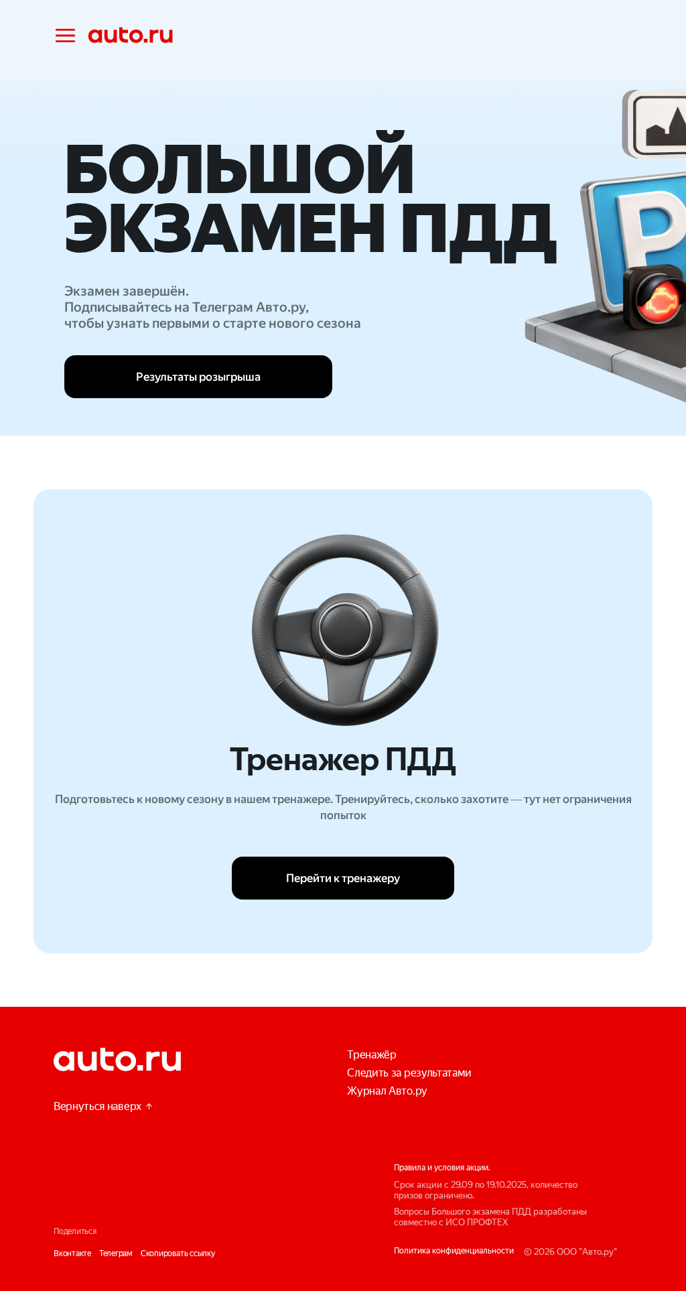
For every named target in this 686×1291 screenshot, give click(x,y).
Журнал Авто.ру (387, 1091)
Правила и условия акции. (442, 1167)
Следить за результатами (409, 1072)
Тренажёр (371, 1054)
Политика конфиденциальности (454, 1250)
